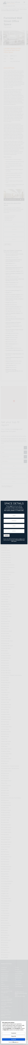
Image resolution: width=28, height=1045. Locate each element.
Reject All (13, 1036)
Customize (13, 1033)
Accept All (13, 1039)
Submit (6, 535)
